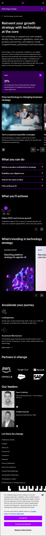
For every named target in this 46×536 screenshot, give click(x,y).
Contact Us (6, 451)
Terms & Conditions (9, 467)
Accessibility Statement (10, 475)
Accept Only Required (23, 524)
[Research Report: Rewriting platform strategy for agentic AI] (18, 268)
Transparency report (9, 479)
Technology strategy (9, 9)
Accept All (23, 518)
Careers (4, 443)
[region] (23, 514)
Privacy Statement (8, 463)
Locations (5, 455)
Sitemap (5, 459)
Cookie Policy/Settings (10, 471)
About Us (5, 447)
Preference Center (8, 439)
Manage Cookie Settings (23, 530)
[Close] (42, 495)
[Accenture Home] (23, 3)
